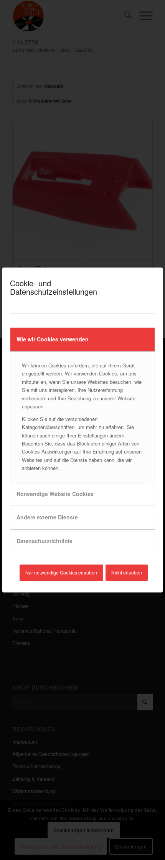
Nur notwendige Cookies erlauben (61, 572)
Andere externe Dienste (47, 517)
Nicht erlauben (126, 572)
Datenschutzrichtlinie (44, 541)
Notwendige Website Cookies (55, 494)
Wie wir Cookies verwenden (52, 339)
